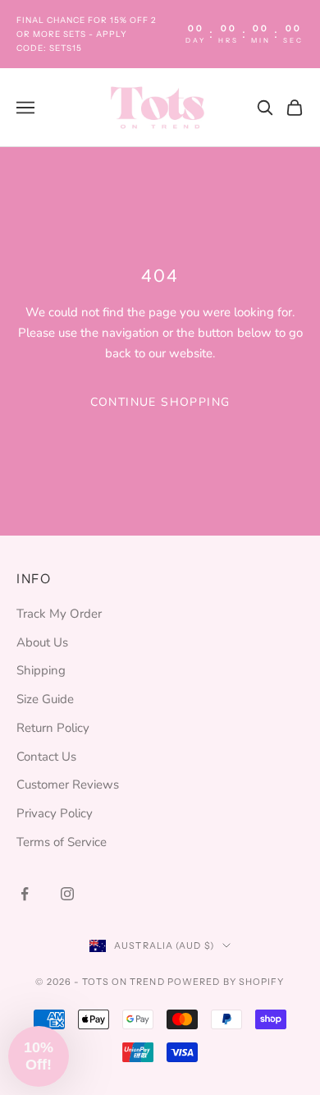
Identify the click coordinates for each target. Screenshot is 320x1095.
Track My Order (59, 613)
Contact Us (46, 756)
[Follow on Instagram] (67, 894)
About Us (42, 642)
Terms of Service (61, 842)
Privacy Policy (54, 813)
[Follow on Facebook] (24, 894)
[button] (38, 1056)
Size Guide (45, 699)
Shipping (41, 670)
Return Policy (52, 728)
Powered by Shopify (226, 981)
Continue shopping (160, 402)
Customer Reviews (67, 784)
